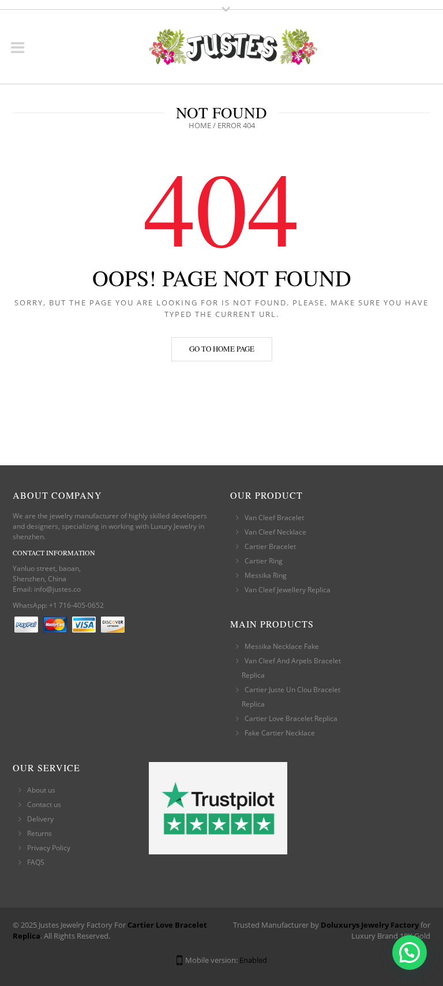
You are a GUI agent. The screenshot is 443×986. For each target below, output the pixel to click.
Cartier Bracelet (270, 546)
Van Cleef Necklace (275, 532)
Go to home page (221, 348)
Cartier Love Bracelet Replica (291, 718)
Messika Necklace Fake (282, 646)
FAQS (35, 862)
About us (41, 790)
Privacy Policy (48, 848)
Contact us (44, 804)
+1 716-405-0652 (76, 605)
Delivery (40, 819)
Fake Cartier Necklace (280, 733)
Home (200, 125)
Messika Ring (266, 575)
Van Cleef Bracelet (274, 517)
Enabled (253, 960)
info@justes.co (57, 589)
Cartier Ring (264, 561)
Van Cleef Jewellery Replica (288, 590)
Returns (39, 833)
